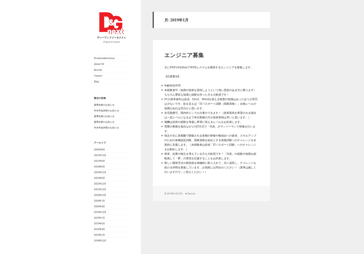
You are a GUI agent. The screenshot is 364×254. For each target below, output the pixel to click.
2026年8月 (99, 149)
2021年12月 (100, 189)
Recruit (98, 69)
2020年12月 (100, 195)
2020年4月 (99, 206)
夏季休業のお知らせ (104, 104)
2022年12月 (100, 183)
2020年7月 (99, 200)
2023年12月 (100, 172)
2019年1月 (99, 234)
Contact (98, 75)
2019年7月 (99, 217)
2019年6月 (99, 223)
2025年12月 (100, 155)
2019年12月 (100, 212)
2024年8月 (99, 166)
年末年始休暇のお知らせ (106, 110)
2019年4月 (99, 229)
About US (99, 64)
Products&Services (104, 58)
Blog (96, 81)
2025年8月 (99, 160)
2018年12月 (100, 240)
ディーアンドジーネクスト (111, 37)
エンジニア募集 (184, 55)
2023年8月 (99, 177)
